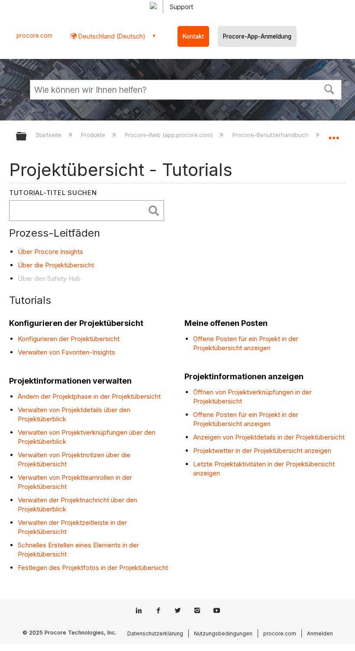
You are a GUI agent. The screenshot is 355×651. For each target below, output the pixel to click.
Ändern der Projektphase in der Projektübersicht (89, 396)
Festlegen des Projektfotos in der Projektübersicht (93, 567)
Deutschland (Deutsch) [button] (111, 36)
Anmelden (320, 633)
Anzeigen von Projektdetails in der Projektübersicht (269, 437)
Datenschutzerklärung (155, 633)
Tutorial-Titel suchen (53, 193)
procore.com (34, 35)
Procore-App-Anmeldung (257, 36)
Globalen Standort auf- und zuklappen (334, 133)
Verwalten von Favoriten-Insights (66, 352)
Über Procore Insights (50, 251)
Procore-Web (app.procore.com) (169, 134)
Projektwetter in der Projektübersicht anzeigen (262, 450)
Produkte (94, 134)
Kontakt (193, 36)
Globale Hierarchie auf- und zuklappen (26, 136)
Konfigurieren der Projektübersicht (68, 339)
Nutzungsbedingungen (223, 633)
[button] (329, 88)
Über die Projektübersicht (56, 265)
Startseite (49, 134)
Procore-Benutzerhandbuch (271, 134)
